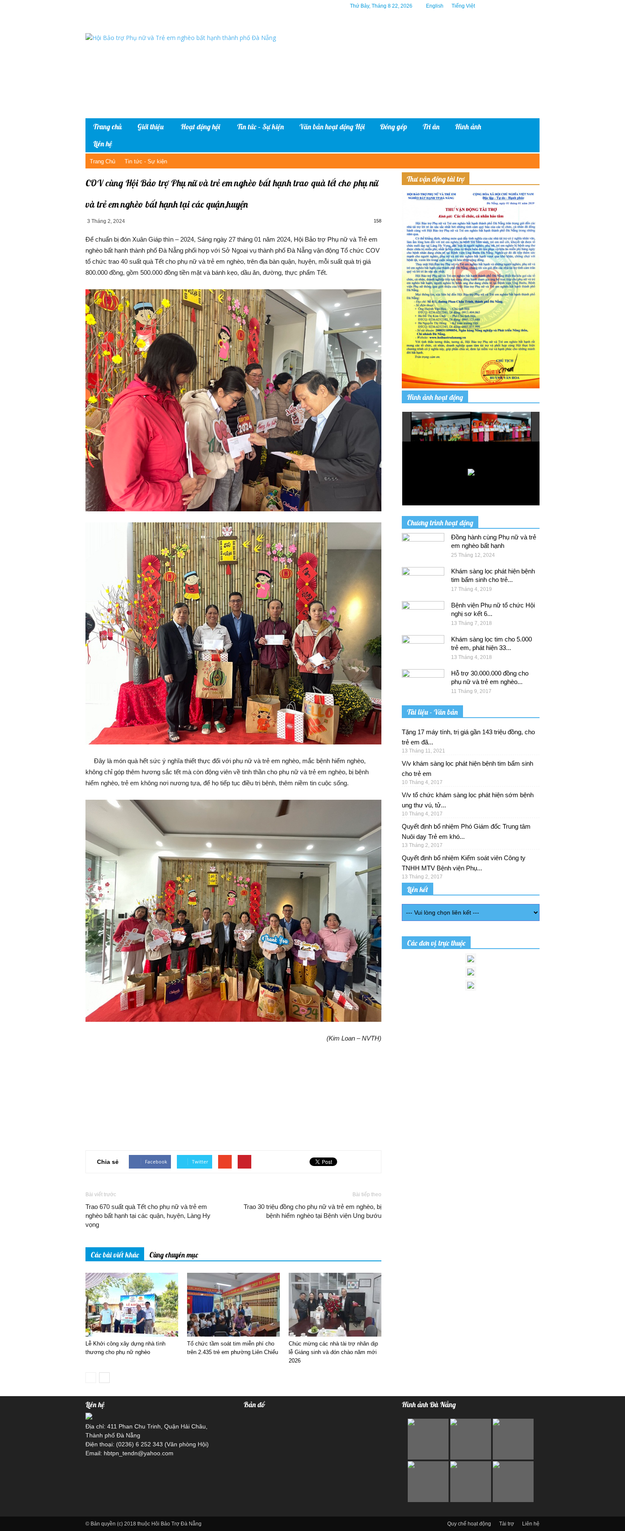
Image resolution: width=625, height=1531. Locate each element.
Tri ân (431, 126)
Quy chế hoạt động (469, 1524)
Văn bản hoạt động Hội (332, 126)
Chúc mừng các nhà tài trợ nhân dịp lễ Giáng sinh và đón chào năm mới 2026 (333, 1352)
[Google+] (507, 6)
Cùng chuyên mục (173, 1254)
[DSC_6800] (441, 427)
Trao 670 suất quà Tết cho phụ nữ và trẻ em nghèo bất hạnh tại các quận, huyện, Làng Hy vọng (147, 1215)
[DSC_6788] (501, 427)
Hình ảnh (468, 126)
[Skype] (533, 6)
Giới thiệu (150, 126)
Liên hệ (102, 143)
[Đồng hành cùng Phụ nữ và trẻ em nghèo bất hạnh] (423, 548)
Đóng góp (393, 126)
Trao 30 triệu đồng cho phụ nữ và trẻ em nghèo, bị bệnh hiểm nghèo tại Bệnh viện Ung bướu (312, 1211)
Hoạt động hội (200, 126)
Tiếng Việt (463, 6)
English (434, 6)
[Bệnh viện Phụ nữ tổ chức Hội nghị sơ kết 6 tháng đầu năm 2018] (423, 616)
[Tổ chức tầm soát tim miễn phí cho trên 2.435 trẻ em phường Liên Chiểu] (233, 1305)
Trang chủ (107, 126)
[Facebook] (495, 6)
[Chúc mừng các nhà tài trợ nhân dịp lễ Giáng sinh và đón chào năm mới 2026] (335, 1305)
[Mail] (520, 6)
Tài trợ (506, 1524)
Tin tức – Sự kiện (260, 126)
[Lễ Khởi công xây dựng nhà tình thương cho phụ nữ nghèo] (131, 1305)
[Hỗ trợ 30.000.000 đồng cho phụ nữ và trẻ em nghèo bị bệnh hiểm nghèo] (423, 684)
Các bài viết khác (115, 1254)
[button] (527, 135)
